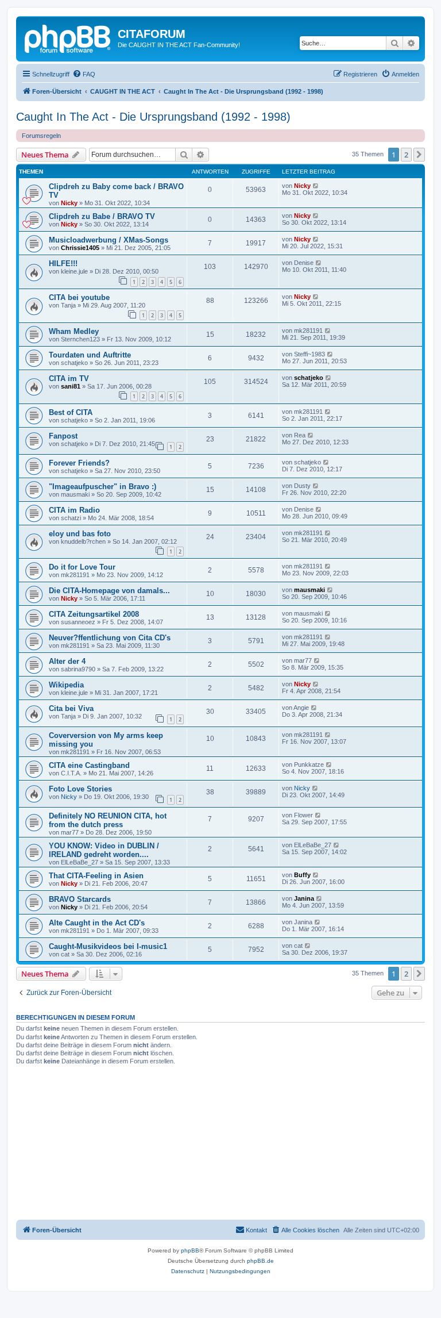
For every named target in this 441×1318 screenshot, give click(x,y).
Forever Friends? (79, 463)
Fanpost (63, 436)
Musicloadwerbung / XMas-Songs (108, 240)
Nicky (69, 202)
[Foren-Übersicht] (68, 37)
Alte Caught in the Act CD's (97, 923)
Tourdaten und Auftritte (90, 355)
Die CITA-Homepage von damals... (109, 590)
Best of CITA (70, 412)
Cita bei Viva (71, 708)
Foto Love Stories (80, 789)
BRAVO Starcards (80, 899)
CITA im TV (69, 378)
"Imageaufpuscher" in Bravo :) (102, 486)
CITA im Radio (74, 510)
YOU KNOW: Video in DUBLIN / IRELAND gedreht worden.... (104, 850)
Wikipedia (66, 685)
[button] (419, 155)
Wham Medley (74, 331)
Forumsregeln (41, 135)
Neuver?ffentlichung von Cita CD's (110, 637)
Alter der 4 (67, 661)
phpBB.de (260, 1261)
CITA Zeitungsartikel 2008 (94, 614)
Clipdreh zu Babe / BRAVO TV (102, 216)
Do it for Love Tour (82, 567)
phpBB (190, 1250)
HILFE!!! (63, 263)
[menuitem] (83, 74)
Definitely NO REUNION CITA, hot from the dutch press (108, 820)
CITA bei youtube (79, 297)
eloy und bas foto (80, 533)
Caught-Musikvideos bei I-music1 (108, 946)
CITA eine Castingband (89, 765)
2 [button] (406, 154)
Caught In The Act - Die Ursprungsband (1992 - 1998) (153, 116)
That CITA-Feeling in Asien (96, 875)
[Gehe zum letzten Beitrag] (316, 185)
